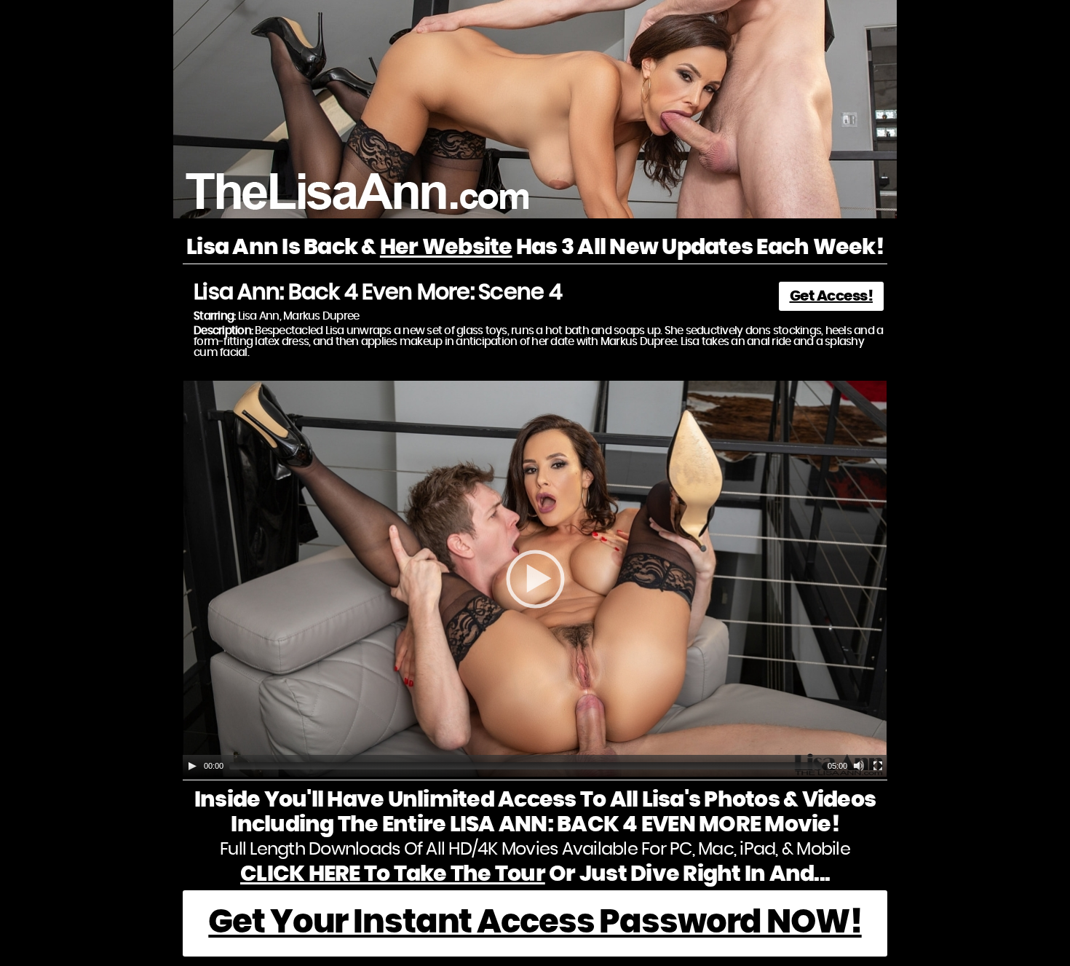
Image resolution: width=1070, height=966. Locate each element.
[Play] (192, 766)
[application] (535, 579)
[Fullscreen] (878, 766)
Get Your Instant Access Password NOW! (534, 922)
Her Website (446, 247)
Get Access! (831, 296)
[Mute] (859, 766)
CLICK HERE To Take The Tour (392, 874)
